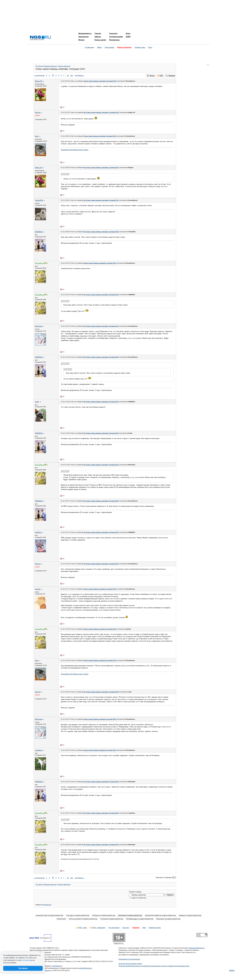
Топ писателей (114, 928)
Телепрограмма (116, 37)
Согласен (23, 968)
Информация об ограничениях (129, 959)
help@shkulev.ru (46, 970)
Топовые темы (140, 47)
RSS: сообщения (98, 928)
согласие (26, 960)
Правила (136, 928)
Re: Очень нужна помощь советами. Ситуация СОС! (101, 112)
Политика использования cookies (130, 964)
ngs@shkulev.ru (57, 966)
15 (68, 75)
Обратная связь (155, 928)
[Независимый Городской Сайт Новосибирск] (40, 38)
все (71, 75)
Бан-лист (126, 928)
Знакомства (83, 37)
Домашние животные (50, 66)
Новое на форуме (124, 47)
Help (144, 928)
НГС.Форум (39, 66)
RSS (161, 75)
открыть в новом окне (138, 898)
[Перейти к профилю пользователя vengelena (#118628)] (40, 770)
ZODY (128, 37)
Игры (128, 33)
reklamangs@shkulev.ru (196, 948)
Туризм (98, 33)
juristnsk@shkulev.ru (85, 968)
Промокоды (114, 40)
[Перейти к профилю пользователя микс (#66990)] (40, 155)
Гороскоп (113, 33)
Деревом (171, 75)
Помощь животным (64, 66)
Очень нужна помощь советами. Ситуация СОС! (100, 81)
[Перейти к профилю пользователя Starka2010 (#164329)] (40, 220)
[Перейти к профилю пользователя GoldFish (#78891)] (40, 552)
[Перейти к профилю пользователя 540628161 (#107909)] (40, 251)
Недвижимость (85, 33)
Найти (99, 47)
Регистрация (109, 47)
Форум (81, 40)
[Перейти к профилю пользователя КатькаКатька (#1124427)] (40, 282)
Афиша (98, 37)
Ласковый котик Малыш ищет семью (74, 150)
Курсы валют (100, 40)
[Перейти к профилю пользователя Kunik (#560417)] (40, 421)
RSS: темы (83, 928)
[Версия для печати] (61, 107)
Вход (150, 47)
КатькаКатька (47, 904)
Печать (152, 75)
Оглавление (89, 47)
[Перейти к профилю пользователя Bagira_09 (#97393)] (40, 100)
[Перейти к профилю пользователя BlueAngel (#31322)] (40, 345)
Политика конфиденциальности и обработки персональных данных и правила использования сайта (153, 966)
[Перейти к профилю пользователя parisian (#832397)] (40, 608)
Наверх (232, 970)
